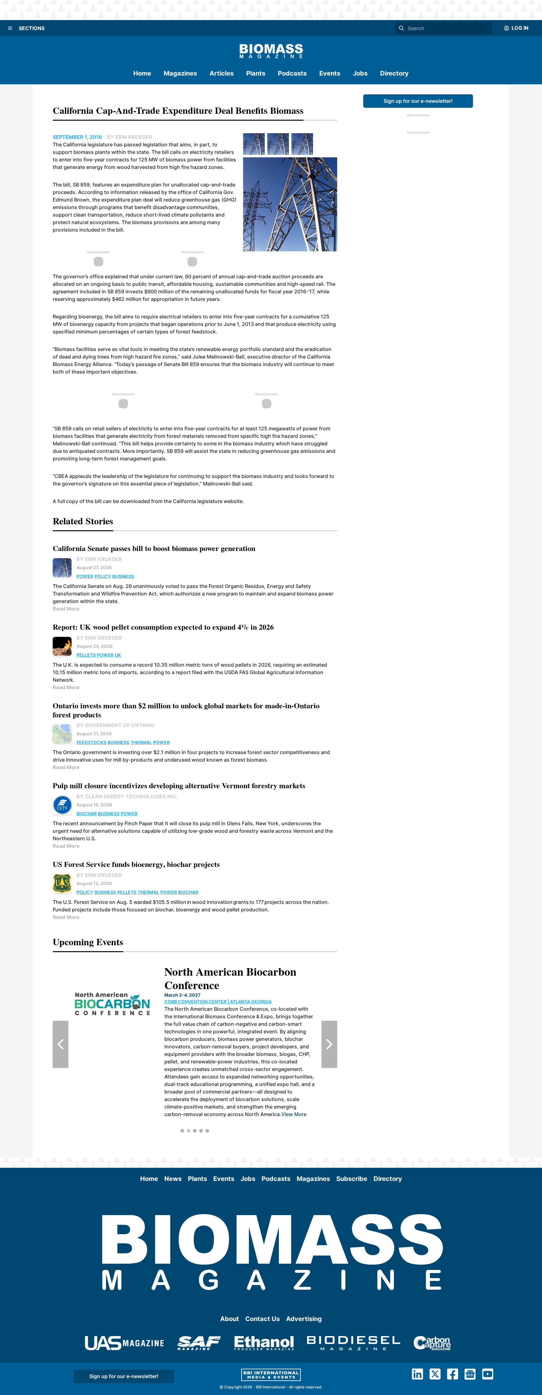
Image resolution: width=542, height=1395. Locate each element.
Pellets (86, 655)
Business (123, 576)
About (229, 1319)
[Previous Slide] (60, 1044)
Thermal (141, 742)
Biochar (87, 813)
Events (329, 73)
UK (118, 655)
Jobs (360, 73)
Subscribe (351, 1179)
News (173, 1179)
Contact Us (262, 1319)
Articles (222, 73)
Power (85, 576)
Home (142, 73)
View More (241, 1084)
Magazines (180, 73)
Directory (394, 73)
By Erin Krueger (99, 559)
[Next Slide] (329, 1044)
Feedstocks (91, 742)
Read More (66, 609)
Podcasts (292, 73)
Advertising (304, 1319)
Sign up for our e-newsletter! (418, 101)
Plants (255, 73)
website (233, 501)
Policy (102, 576)
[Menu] (10, 28)
